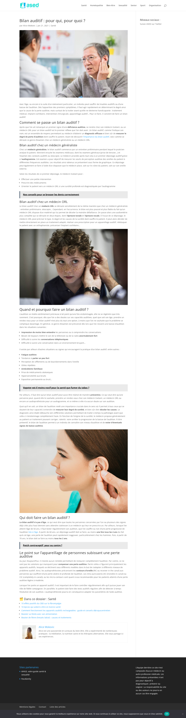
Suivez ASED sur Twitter (151, 24)
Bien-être (110, 5)
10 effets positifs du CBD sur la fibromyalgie (41, 603)
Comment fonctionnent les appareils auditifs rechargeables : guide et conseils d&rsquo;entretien (65, 610)
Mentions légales (27, 707)
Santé (84, 5)
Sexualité (123, 5)
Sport (142, 5)
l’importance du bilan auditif (96, 136)
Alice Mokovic (29, 25)
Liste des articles (57, 707)
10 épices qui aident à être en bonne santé (41, 607)
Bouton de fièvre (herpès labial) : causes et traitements (46, 617)
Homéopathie (96, 5)
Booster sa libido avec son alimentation (39, 614)
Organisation (155, 5)
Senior (134, 5)
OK (167, 714)
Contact (42, 707)
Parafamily (26, 679)
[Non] (182, 714)
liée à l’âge (33, 532)
